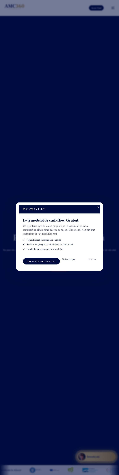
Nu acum (92, 259)
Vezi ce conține (68, 259)
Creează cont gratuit (41, 261)
